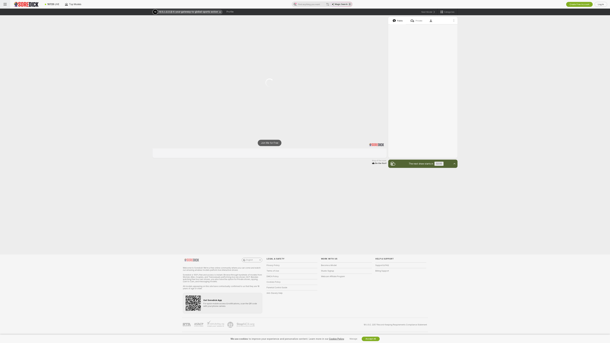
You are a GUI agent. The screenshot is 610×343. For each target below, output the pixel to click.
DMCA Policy (273, 276)
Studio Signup (327, 271)
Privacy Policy (273, 265)
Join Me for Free (269, 143)
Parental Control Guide (277, 287)
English (249, 260)
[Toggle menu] (5, 4)
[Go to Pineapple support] (230, 325)
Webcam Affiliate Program (333, 276)
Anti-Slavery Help (275, 293)
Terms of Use (273, 271)
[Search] (327, 4)
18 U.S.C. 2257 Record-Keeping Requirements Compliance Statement (395, 325)
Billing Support (382, 271)
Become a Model (329, 265)
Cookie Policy (336, 339)
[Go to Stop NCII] (246, 325)
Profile (230, 11)
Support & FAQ (382, 265)
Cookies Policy (274, 282)
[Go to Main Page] (26, 4)
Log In (601, 4)
